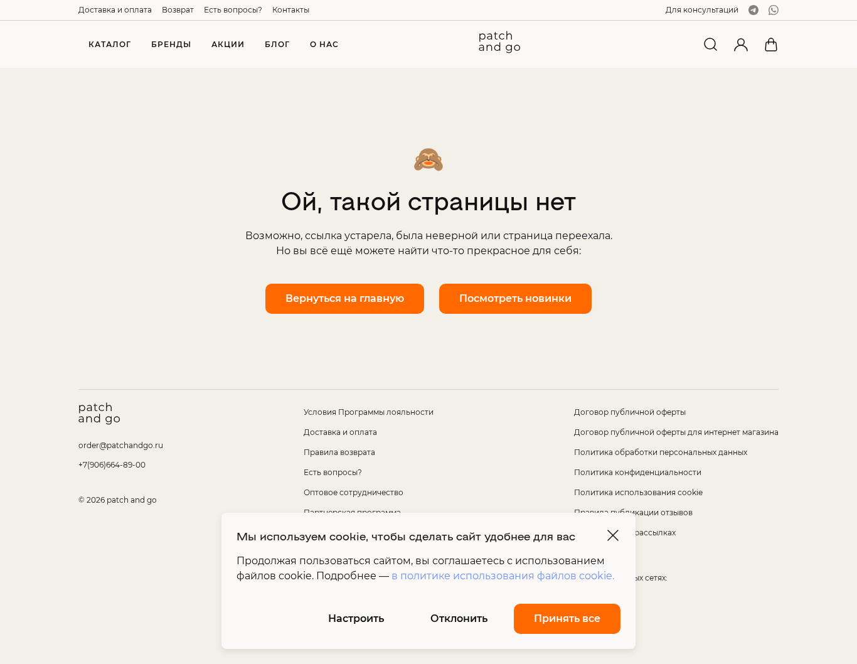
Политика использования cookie (638, 492)
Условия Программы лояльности (369, 412)
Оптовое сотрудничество (353, 492)
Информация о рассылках (625, 532)
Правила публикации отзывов (633, 512)
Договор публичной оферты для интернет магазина (676, 432)
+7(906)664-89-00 (112, 464)
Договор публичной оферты (630, 412)
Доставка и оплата (115, 9)
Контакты (290, 9)
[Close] (612, 535)
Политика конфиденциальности (637, 472)
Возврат (178, 9)
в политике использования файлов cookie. (502, 576)
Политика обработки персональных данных (660, 452)
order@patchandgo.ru (120, 445)
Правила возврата (339, 452)
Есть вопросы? (233, 9)
